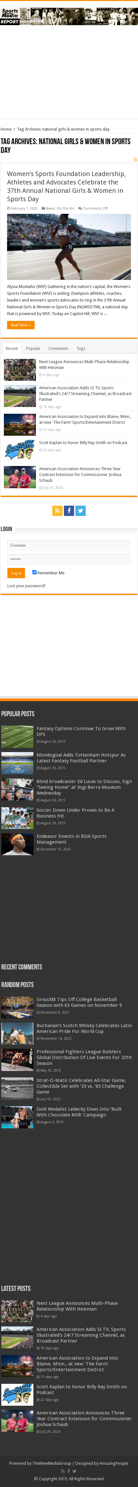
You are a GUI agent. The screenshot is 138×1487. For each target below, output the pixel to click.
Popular (33, 348)
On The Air (65, 208)
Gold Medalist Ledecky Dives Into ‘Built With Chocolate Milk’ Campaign (79, 1112)
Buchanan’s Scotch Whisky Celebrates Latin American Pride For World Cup (84, 1028)
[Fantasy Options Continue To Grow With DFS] (17, 737)
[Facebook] (69, 511)
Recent (12, 348)
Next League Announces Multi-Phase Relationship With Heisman (77, 1306)
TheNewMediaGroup (51, 1463)
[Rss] (57, 511)
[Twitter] (80, 511)
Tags (80, 348)
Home (6, 129)
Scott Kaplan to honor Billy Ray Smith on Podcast (83, 442)
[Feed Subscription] (135, 159)
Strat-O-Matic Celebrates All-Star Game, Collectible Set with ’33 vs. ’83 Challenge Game (81, 1086)
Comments (58, 348)
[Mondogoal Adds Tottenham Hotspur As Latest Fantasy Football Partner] (17, 763)
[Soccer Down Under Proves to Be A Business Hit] (17, 818)
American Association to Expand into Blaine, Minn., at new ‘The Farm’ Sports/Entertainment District (77, 1364)
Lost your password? (26, 585)
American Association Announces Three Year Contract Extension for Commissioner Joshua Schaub (80, 474)
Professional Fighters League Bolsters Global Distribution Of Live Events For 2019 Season (84, 1057)
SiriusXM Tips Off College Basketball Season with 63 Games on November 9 (79, 1002)
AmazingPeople (113, 1463)
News (50, 208)
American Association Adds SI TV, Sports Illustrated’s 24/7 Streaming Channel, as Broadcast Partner (85, 393)
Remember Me (51, 572)
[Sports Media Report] (69, 15)
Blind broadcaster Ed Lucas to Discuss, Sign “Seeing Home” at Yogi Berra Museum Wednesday (84, 787)
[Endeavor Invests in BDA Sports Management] (17, 844)
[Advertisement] (69, 72)
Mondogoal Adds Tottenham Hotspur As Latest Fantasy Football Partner (81, 758)
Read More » (21, 325)
